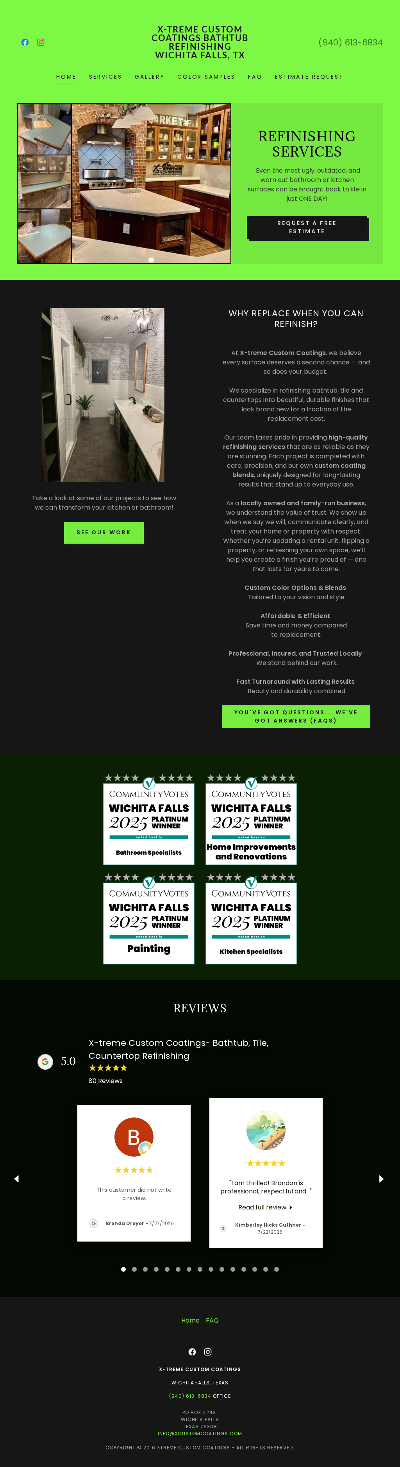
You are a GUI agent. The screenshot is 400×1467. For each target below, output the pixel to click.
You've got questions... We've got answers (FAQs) (296, 716)
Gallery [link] (150, 77)
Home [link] (66, 77)
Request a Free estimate (307, 227)
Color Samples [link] (206, 77)
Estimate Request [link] (309, 77)
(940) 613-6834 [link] (350, 42)
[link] (25, 42)
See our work (104, 532)
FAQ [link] (255, 77)
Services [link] (105, 77)
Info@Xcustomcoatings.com (200, 1433)
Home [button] (190, 1320)
